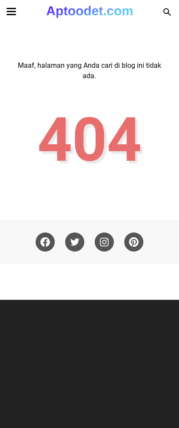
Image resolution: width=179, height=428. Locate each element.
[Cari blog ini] (167, 12)
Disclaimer (49, 281)
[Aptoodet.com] (89, 12)
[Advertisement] (90, 363)
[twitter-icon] (74, 242)
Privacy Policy (88, 281)
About (20, 281)
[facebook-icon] (45, 242)
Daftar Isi (126, 281)
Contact (157, 281)
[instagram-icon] (104, 242)
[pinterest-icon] (133, 242)
